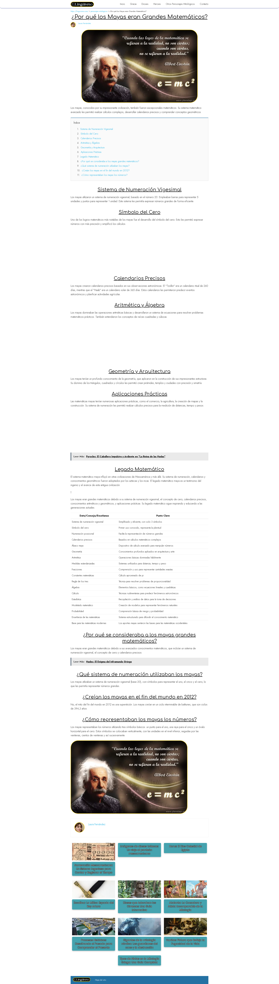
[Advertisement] (139, 249)
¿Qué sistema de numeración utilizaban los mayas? (105, 166)
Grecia (133, 4)
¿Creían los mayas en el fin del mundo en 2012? (105, 170)
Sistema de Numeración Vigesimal (96, 129)
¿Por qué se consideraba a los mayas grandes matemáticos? (110, 161)
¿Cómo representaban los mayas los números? (104, 175)
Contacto (204, 4)
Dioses (145, 4)
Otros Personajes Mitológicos (180, 4)
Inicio (122, 4)
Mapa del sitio (100, 979)
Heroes (157, 4)
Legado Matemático (89, 156)
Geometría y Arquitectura (92, 147)
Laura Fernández (84, 23)
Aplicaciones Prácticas (91, 152)
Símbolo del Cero (89, 133)
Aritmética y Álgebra (90, 143)
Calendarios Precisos (91, 138)
